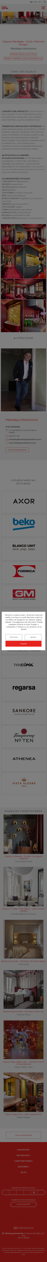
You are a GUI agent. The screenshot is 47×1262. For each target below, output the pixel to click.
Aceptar (23, 644)
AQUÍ (18, 622)
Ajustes (33, 637)
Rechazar (14, 637)
